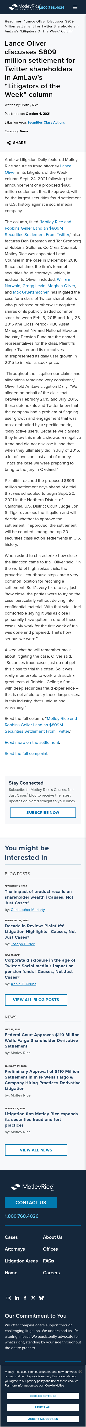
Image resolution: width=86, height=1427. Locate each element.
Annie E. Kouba (23, 984)
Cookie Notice (54, 1385)
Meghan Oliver (61, 286)
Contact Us (31, 1202)
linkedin (17, 1298)
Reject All (43, 1407)
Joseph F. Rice (23, 944)
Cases (11, 1237)
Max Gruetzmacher (30, 292)
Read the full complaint (26, 753)
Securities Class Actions (46, 122)
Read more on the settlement (32, 742)
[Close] (80, 1371)
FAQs (48, 1260)
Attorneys (15, 1248)
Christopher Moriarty (28, 909)
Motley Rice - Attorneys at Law (26, 7)
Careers (51, 1272)
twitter (33, 1298)
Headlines (13, 21)
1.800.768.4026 (51, 7)
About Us (52, 1237)
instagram (9, 1298)
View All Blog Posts (36, 1000)
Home (11, 1272)
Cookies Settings (43, 1396)
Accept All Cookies (43, 1419)
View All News (36, 1150)
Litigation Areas (21, 1260)
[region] (43, 1396)
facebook (25, 1298)
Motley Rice (33, 1188)
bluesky (41, 1298)
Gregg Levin (33, 286)
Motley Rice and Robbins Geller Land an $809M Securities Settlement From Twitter (38, 228)
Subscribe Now (43, 812)
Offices (50, 1248)
